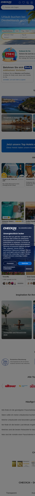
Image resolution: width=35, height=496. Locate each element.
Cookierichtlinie (7, 268)
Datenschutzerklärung (9, 267)
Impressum (29, 268)
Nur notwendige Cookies (25, 228)
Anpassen (10, 263)
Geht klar (25, 263)
